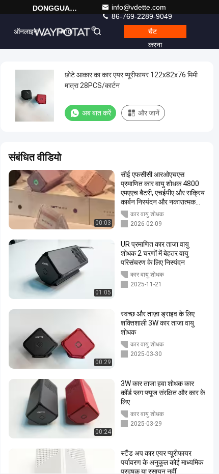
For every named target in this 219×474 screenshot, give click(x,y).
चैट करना (155, 32)
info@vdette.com (139, 7)
